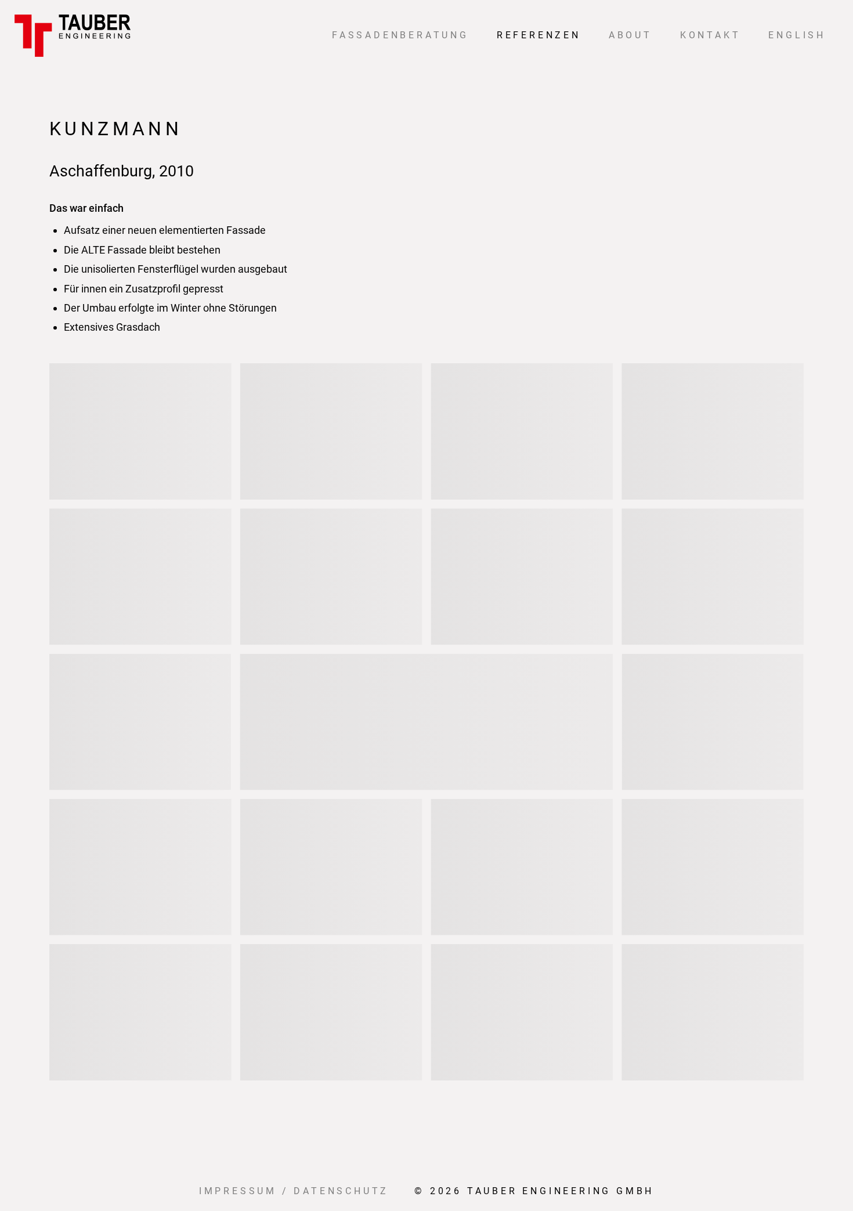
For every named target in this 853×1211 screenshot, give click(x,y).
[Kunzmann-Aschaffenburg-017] (140, 721)
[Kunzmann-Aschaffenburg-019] (426, 721)
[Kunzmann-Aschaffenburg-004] (522, 431)
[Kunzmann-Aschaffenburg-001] (140, 431)
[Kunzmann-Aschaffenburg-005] (712, 431)
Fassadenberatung (400, 35)
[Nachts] (712, 1012)
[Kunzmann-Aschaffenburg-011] (331, 576)
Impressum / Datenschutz (294, 1190)
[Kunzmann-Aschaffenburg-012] (522, 576)
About (630, 35)
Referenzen (539, 35)
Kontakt (710, 35)
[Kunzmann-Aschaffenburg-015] (712, 576)
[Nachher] (713, 721)
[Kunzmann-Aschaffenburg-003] (331, 431)
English (797, 35)
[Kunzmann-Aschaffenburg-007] (140, 576)
